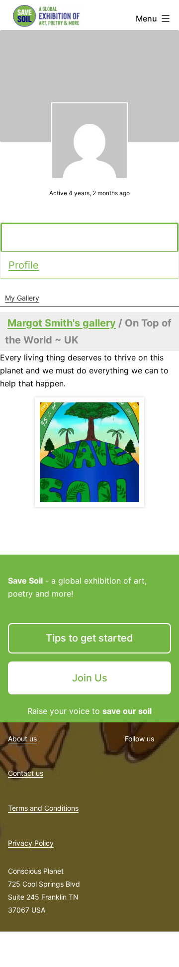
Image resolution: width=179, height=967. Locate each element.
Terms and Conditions (43, 808)
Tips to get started (89, 638)
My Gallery (22, 298)
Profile (23, 265)
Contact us (25, 773)
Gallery (26, 238)
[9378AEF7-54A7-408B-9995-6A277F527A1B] (89, 452)
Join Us (89, 678)
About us (22, 738)
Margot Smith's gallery (61, 323)
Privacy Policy (31, 843)
